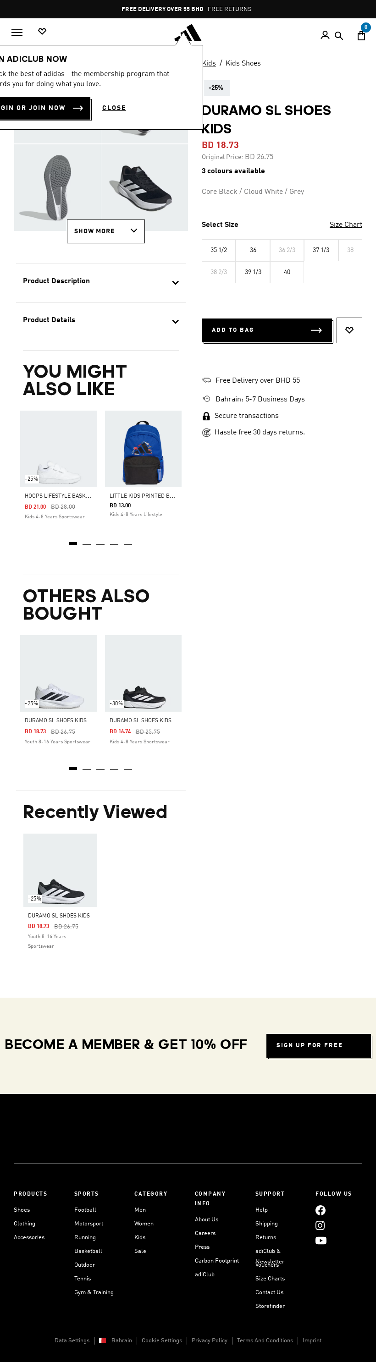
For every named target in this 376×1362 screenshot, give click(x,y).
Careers (205, 1233)
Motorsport (88, 1224)
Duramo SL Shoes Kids (56, 721)
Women (144, 1224)
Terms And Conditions (265, 1341)
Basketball (88, 1251)
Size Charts (270, 1279)
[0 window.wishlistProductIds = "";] (42, 31)
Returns (265, 1238)
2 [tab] (87, 540)
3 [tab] (100, 540)
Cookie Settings (162, 1341)
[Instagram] (320, 1225)
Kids (209, 63)
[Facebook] (320, 1210)
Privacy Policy (209, 1341)
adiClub (205, 1275)
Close (114, 108)
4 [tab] (114, 540)
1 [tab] (73, 540)
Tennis (82, 1279)
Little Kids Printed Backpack (152, 496)
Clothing (24, 1224)
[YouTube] (320, 1240)
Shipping (266, 1224)
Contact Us (269, 1293)
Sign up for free (309, 1046)
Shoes (22, 1210)
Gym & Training (94, 1293)
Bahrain (121, 1341)
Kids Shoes (243, 63)
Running (85, 1238)
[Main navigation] (17, 32)
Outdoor (84, 1265)
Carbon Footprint (217, 1261)
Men (140, 1210)
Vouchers (267, 1265)
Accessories (29, 1238)
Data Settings (72, 1341)
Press (202, 1247)
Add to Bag (233, 330)
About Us (206, 1220)
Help (261, 1210)
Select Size (220, 225)
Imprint (312, 1341)
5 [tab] (128, 540)
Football (85, 1210)
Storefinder (270, 1306)
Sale (140, 1251)
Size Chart (346, 225)
